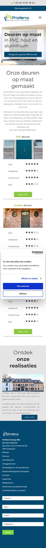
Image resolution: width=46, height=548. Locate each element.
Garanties (6, 479)
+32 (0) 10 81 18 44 (24, 2)
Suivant (8, 532)
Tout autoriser (23, 286)
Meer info (23, 194)
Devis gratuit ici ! (23, 8)
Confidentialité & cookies (13, 491)
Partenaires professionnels (14, 487)
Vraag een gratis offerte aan (22, 54)
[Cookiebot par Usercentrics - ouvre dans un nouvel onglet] (32, 252)
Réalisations (7, 483)
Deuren (5, 456)
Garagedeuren (9, 464)
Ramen (5, 452)
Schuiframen (8, 460)
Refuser (23, 294)
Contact (6, 475)
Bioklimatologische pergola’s (15, 472)
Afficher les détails (29, 278)
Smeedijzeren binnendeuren (15, 468)
